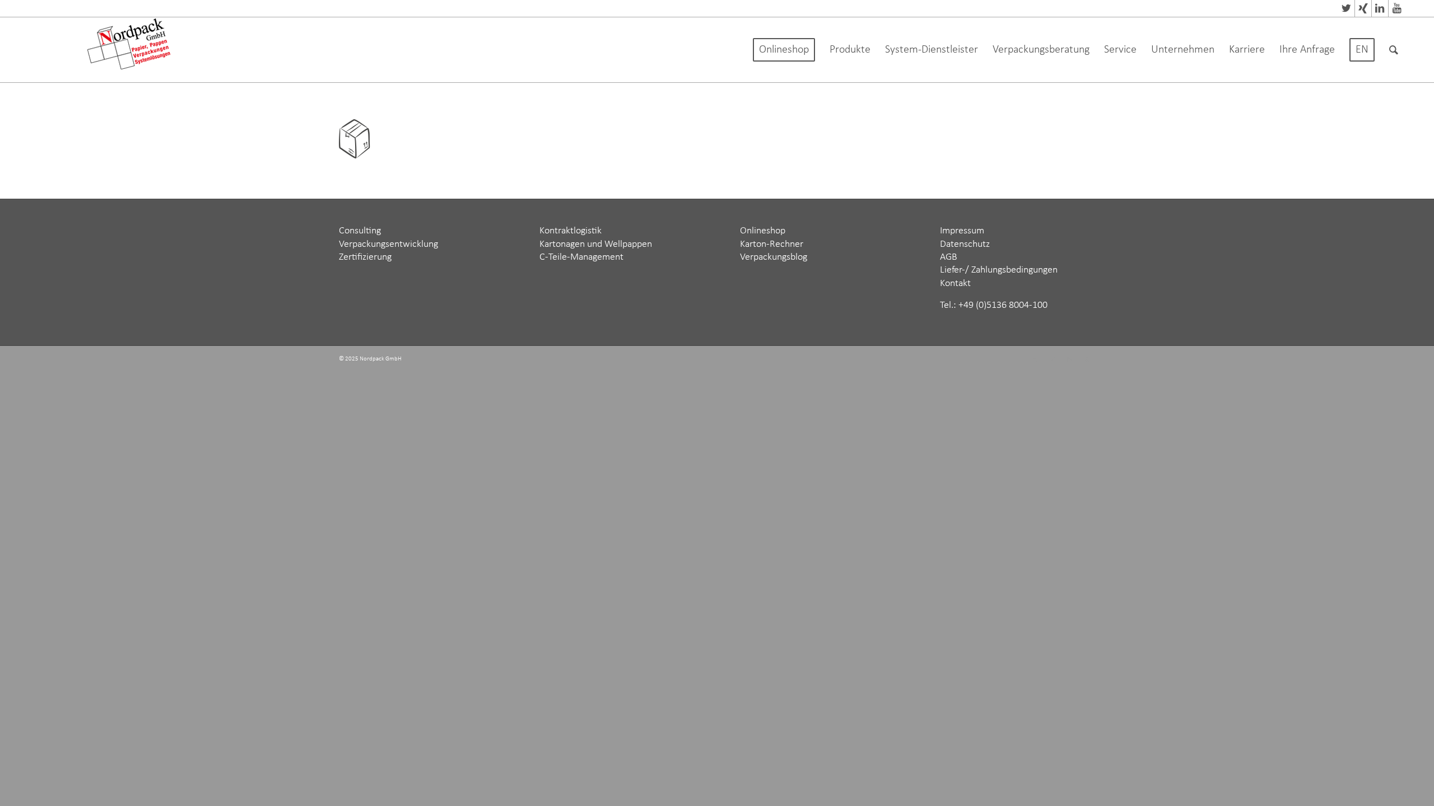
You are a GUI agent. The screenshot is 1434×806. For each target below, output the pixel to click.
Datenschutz (965, 244)
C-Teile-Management (581, 257)
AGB (948, 257)
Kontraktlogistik (570, 231)
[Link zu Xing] (1363, 8)
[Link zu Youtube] (1397, 8)
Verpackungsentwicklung (388, 244)
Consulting (360, 231)
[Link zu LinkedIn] (1380, 8)
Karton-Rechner (771, 244)
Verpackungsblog (773, 257)
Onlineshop (762, 231)
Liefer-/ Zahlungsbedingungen (999, 270)
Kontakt (955, 283)
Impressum (962, 231)
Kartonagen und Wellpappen (595, 244)
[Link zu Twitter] (1346, 8)
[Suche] (1393, 49)
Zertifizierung (365, 257)
